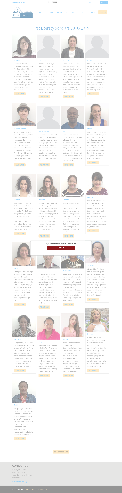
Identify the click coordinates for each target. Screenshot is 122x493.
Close (88, 253)
